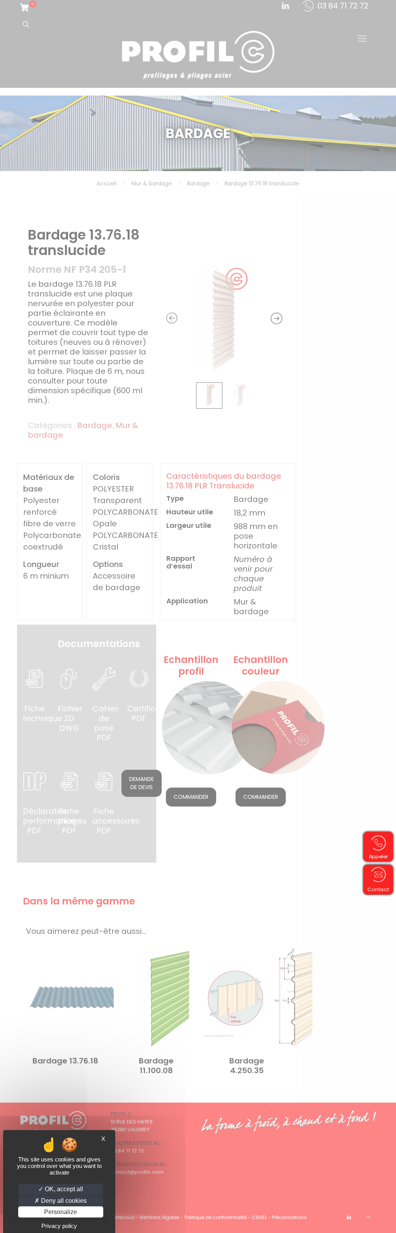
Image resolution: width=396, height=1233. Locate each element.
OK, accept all (63, 1189)
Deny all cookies (63, 1200)
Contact (379, 888)
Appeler (379, 856)
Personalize (60, 1212)
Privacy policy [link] (59, 1226)
